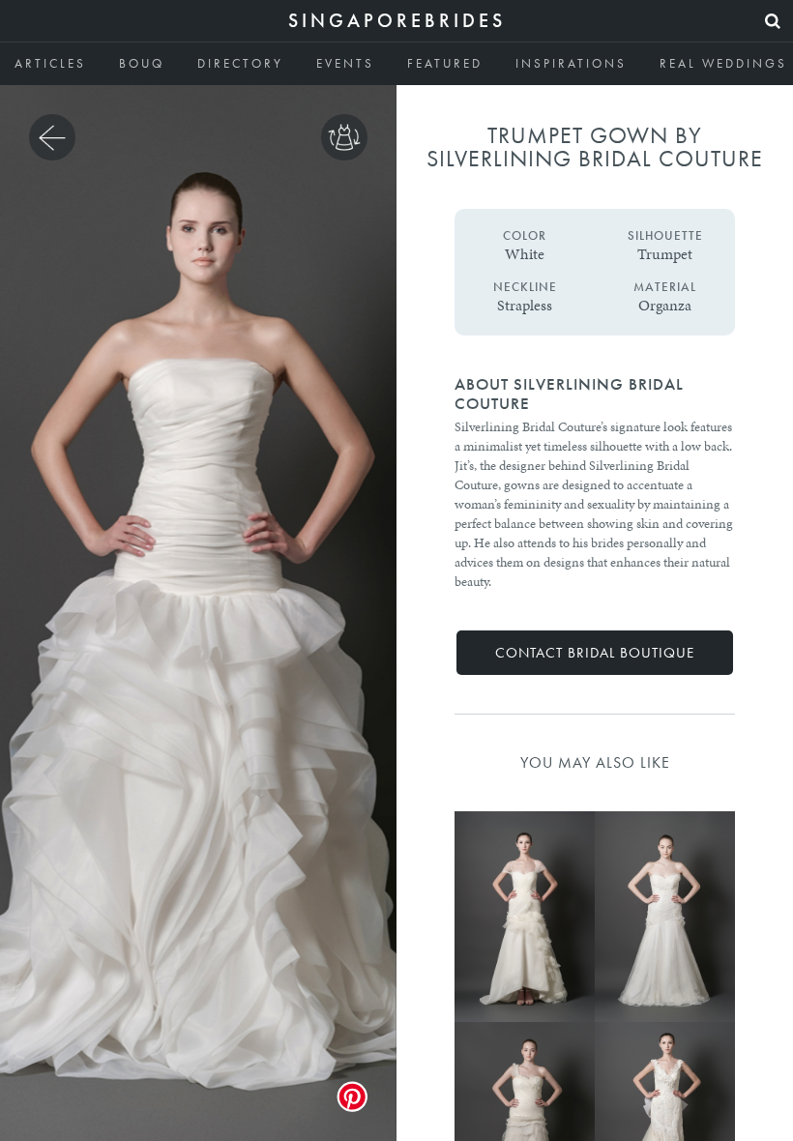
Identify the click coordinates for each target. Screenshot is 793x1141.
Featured (445, 63)
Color (524, 236)
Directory (240, 63)
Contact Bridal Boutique (594, 652)
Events (345, 63)
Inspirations (571, 63)
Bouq (141, 63)
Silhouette (665, 236)
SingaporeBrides (397, 20)
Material (664, 287)
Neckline (525, 287)
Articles (50, 63)
